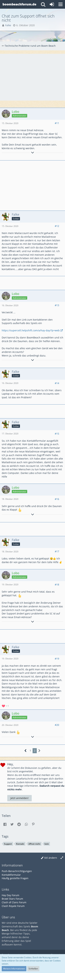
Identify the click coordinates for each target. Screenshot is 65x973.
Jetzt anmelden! (19, 798)
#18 (57, 584)
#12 (57, 226)
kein (47, 843)
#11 (57, 123)
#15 (57, 433)
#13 (57, 305)
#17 (57, 551)
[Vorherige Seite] (25, 750)
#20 (57, 724)
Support (8, 843)
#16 (57, 499)
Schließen (33, 968)
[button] (60, 4)
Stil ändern (50, 857)
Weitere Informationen (14, 968)
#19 (57, 658)
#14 (57, 383)
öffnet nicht (34, 843)
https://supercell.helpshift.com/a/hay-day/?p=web (31, 330)
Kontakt (20, 843)
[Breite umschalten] (61, 858)
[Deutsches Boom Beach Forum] (19, 4)
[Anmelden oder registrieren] (51, 4)
